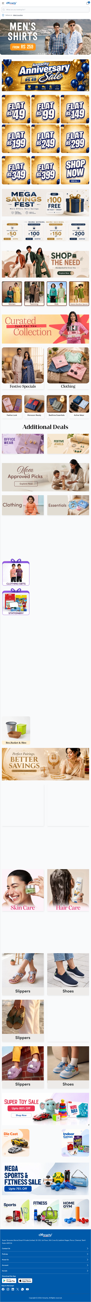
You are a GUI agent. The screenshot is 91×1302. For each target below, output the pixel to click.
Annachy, (45, 1298)
